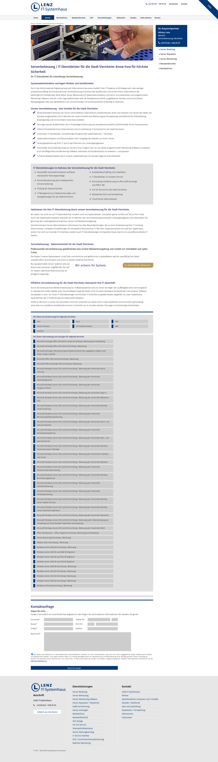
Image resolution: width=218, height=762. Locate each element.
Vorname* (35, 619)
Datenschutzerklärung (39, 661)
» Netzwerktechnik (166, 64)
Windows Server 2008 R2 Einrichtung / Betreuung (56, 566)
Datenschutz (127, 714)
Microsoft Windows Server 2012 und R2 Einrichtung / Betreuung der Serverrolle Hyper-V (72, 393)
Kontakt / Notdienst (131, 703)
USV (91, 18)
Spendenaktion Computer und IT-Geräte (140, 699)
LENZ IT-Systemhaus (131, 692)
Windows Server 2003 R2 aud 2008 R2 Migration (56, 552)
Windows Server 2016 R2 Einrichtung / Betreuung (56, 581)
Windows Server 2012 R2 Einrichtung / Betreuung (56, 571)
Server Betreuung (80, 695)
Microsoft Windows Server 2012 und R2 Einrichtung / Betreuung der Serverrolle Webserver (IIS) (73, 399)
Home (36, 18)
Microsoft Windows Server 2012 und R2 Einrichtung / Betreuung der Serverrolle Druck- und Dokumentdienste (73, 423)
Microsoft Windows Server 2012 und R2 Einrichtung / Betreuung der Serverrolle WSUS (71, 528)
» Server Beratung (165, 49)
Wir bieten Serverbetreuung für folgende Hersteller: (54, 317)
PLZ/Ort (79, 624)
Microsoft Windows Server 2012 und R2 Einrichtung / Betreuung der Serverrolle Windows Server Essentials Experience (72, 509)
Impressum (127, 717)
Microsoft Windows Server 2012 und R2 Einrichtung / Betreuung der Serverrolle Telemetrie (73, 515)
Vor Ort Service (79, 725)
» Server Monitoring (166, 59)
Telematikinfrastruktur (83, 728)
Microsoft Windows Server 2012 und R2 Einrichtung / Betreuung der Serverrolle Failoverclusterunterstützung (68, 468)
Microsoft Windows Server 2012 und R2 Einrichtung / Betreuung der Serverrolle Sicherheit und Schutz (72, 455)
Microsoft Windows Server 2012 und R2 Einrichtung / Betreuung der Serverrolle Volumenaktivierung (68, 484)
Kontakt (184, 4)
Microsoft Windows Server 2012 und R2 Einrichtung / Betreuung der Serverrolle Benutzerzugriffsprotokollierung (68, 415)
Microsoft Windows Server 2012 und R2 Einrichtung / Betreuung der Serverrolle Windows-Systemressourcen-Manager (72, 447)
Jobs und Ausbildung (131, 706)
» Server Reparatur (166, 54)
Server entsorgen (80, 710)
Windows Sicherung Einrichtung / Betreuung (54, 586)
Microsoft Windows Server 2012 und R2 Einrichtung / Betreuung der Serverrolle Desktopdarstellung (68, 492)
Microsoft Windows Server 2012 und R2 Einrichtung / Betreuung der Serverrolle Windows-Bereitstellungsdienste (72, 476)
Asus (78, 321)
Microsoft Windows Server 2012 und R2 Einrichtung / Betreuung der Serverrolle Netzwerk (72, 462)
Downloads (173, 4)
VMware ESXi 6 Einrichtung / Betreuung (52, 542)
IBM (116, 326)
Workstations (61, 18)
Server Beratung (80, 692)
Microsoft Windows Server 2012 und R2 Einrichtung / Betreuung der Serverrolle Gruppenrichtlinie (68, 386)
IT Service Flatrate (81, 736)
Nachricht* (35, 634)
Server (48, 18)
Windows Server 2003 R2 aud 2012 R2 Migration (55, 557)
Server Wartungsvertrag (83, 732)
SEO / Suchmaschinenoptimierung (88, 739)
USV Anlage (78, 721)
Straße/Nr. (80, 619)
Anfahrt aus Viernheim (47, 712)
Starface (40, 331)
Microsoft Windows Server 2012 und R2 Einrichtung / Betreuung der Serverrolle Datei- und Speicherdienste (73, 439)
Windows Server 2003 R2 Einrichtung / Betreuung (56, 547)
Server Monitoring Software (85, 699)
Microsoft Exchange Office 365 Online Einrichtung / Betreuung (61, 346)
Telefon (79, 628)
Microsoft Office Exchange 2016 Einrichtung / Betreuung (59, 364)
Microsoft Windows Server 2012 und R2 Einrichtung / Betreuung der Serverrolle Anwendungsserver (68, 378)
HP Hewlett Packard (84, 326)
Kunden (133, 18)
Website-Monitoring (82, 743)
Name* (34, 624)
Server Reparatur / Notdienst (86, 703)
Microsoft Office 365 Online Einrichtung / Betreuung (57, 359)
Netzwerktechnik (78, 18)
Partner (158, 18)
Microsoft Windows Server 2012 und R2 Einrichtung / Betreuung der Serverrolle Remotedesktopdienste (68, 431)
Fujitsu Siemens (43, 326)
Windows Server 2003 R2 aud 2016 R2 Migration (55, 562)
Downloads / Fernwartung (133, 710)
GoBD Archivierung (81, 706)
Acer (38, 321)
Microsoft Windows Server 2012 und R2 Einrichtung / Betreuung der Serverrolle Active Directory (71, 370)
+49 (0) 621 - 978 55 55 (157, 4)
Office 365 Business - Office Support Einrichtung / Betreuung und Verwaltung (68, 533)
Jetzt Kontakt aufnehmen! (138, 265)
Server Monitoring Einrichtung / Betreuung (54, 538)
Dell (116, 321)
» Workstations (164, 68)
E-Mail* (34, 628)
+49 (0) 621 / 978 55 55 (45, 705)
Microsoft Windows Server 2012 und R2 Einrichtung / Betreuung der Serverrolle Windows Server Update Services (72, 501)
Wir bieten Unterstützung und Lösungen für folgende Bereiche (58, 337)
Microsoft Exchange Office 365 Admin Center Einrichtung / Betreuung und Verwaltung (71, 341)
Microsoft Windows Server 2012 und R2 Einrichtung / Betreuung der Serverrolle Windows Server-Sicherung (72, 407)
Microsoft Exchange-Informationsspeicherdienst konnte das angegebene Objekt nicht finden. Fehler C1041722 (71, 352)
